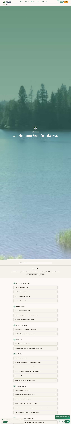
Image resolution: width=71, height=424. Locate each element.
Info (37, 1)
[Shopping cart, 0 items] (58, 2)
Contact (42, 1)
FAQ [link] (7, 4)
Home (4, 4)
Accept (5, 422)
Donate (61, 1)
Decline (9, 422)
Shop (46, 1)
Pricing (32, 1)
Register (26, 1)
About (21, 1)
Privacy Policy (17, 420)
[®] (7, 1)
